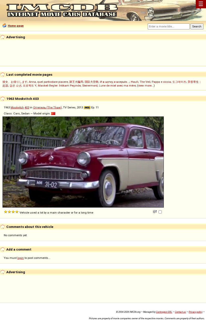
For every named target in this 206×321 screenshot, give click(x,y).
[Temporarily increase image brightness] (155, 211)
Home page (16, 25)
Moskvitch (17, 107)
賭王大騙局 (76, 82)
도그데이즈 (179, 82)
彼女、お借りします (15, 82)
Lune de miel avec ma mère (117, 85)
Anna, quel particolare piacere (48, 82)
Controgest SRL (164, 311)
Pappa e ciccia (161, 82)
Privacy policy (195, 311)
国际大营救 (91, 82)
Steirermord (89, 85)
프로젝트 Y (29, 85)
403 (27, 107)
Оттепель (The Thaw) (47, 107)
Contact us (180, 311)
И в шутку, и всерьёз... (114, 82)
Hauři (134, 82)
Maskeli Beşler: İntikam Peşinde (59, 85)
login (20, 258)
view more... (146, 85)
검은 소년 (15, 85)
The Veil (145, 82)
